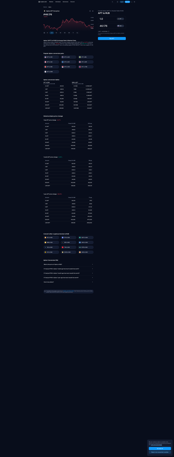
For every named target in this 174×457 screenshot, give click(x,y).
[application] (69, 24)
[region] (160, 448)
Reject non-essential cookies (159, 452)
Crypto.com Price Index (68, 290)
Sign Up (127, 1)
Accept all (160, 448)
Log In (121, 1)
